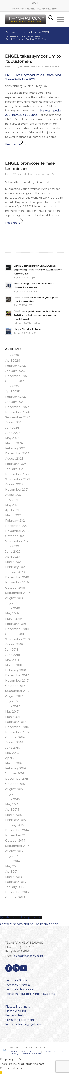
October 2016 (15, 737)
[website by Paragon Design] (5, 1050)
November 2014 (17, 835)
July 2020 (12, 546)
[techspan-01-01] (28, 19)
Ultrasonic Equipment (19, 1019)
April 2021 (12, 510)
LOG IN (35, 3)
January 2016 (14, 773)
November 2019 (17, 582)
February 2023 (15, 464)
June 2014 (12, 861)
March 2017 (13, 716)
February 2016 (15, 768)
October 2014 (15, 840)
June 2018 (12, 655)
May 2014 (12, 866)
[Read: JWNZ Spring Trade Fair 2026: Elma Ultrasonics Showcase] (8, 285)
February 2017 (15, 722)
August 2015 (14, 789)
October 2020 (15, 536)
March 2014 (13, 876)
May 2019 (12, 613)
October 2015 (15, 784)
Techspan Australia (17, 985)
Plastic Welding (15, 1011)
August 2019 (14, 598)
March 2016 (13, 763)
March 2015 (13, 815)
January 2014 (14, 887)
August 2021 (14, 494)
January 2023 (15, 469)
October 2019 (15, 587)
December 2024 (17, 407)
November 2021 (17, 489)
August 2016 (14, 742)
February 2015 (15, 820)
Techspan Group (16, 980)
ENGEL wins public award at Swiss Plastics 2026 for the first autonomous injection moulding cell (37, 315)
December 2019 (17, 577)
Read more (12, 144)
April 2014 (12, 871)
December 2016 (17, 727)
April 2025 (12, 391)
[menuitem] (35, 3)
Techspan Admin (50, 66)
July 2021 (11, 500)
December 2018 (17, 629)
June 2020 (13, 551)
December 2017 (17, 675)
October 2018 (15, 634)
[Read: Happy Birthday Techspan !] (8, 331)
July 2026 (12, 355)
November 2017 (17, 680)
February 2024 (16, 448)
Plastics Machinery (17, 1006)
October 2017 (15, 685)
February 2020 (16, 567)
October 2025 (15, 381)
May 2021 (12, 505)
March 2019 (13, 618)
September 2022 (17, 479)
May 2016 (12, 753)
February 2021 (15, 520)
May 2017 (12, 711)
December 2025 (17, 376)
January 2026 (15, 371)
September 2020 (17, 541)
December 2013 (17, 892)
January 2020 (15, 572)
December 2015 (17, 778)
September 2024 (17, 417)
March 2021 (13, 515)
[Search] (49, 19)
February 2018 (15, 670)
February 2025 (15, 396)
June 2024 (13, 433)
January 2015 (14, 825)
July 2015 (11, 794)
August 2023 (14, 458)
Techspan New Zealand (20, 989)
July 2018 (11, 649)
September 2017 (17, 691)
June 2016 (12, 747)
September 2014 (17, 845)
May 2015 (12, 804)
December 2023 (17, 453)
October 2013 (15, 897)
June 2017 (12, 706)
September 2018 (17, 639)
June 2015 (12, 799)
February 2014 (15, 882)
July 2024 (12, 427)
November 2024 (17, 412)
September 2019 (17, 593)
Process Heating (16, 1015)
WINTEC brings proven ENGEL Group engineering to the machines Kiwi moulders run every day (38, 269)
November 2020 (17, 531)
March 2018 (13, 665)
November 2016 (17, 732)
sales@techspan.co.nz (29, 956)
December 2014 (17, 830)
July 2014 (11, 856)
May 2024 (12, 438)
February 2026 (15, 365)
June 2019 (12, 608)
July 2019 (11, 603)
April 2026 (12, 360)
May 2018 (12, 660)
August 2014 (14, 851)
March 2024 (14, 443)
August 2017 (14, 696)
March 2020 (14, 562)
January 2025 (15, 402)
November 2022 (17, 474)
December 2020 (17, 525)
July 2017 (11, 701)
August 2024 (14, 422)
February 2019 (15, 624)
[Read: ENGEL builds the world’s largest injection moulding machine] (8, 299)
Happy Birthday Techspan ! (28, 329)
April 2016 (12, 758)
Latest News (29, 66)
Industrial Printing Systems (23, 1024)
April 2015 (12, 809)
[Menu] (58, 19)
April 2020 (12, 556)
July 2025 (12, 386)
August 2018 (14, 644)
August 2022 (14, 484)
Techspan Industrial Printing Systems (30, 993)
